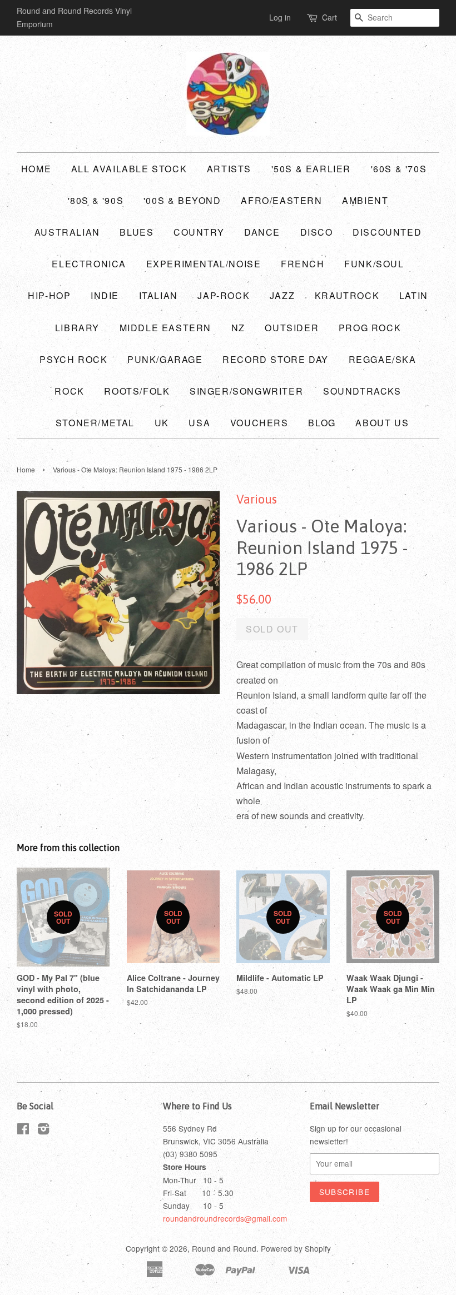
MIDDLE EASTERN (165, 327)
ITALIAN (158, 295)
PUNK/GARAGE (165, 359)
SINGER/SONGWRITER (246, 391)
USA (199, 422)
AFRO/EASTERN (281, 200)
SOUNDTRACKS (362, 391)
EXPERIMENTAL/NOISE (203, 263)
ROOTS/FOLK (137, 391)
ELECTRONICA (89, 263)
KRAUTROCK (347, 295)
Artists (229, 168)
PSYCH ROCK (73, 359)
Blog (321, 422)
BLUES (136, 232)
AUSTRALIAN (67, 232)
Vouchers (259, 422)
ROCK (69, 391)
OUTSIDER (292, 327)
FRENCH (303, 263)
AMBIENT (365, 200)
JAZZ (282, 295)
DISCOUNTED (387, 232)
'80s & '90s (96, 200)
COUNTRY (199, 232)
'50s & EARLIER (311, 168)
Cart (329, 17)
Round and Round (224, 1248)
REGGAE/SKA (383, 359)
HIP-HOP (49, 295)
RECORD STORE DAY (275, 359)
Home (36, 168)
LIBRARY (77, 327)
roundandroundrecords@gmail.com (225, 1218)
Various (256, 499)
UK (162, 422)
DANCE (262, 232)
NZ (238, 327)
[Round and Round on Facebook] (23, 1130)
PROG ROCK (370, 327)
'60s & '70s (399, 168)
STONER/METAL (95, 422)
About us (382, 422)
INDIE (105, 295)
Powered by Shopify (296, 1248)
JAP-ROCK (223, 295)
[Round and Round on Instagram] (43, 1130)
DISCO (316, 232)
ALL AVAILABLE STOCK (129, 168)
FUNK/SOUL (374, 263)
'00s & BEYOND (182, 200)
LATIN (413, 295)
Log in (280, 17)
